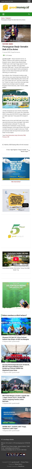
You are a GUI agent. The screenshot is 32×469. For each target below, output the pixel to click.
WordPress (21, 466)
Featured (5, 44)
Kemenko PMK (22, 135)
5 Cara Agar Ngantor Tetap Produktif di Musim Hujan (17, 150)
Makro (11, 44)
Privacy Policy (24, 462)
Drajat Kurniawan (15, 52)
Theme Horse (18, 464)
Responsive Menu (29, 1)
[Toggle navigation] (3, 14)
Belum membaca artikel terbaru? (14, 315)
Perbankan (13, 360)
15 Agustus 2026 (6, 430)
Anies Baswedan (9, 135)
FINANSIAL (12, 333)
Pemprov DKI (5, 137)
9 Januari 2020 (6, 52)
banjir (16, 135)
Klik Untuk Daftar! (16, 181)
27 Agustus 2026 (6, 341)
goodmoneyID (15, 341)
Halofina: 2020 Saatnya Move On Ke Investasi (16, 144)
